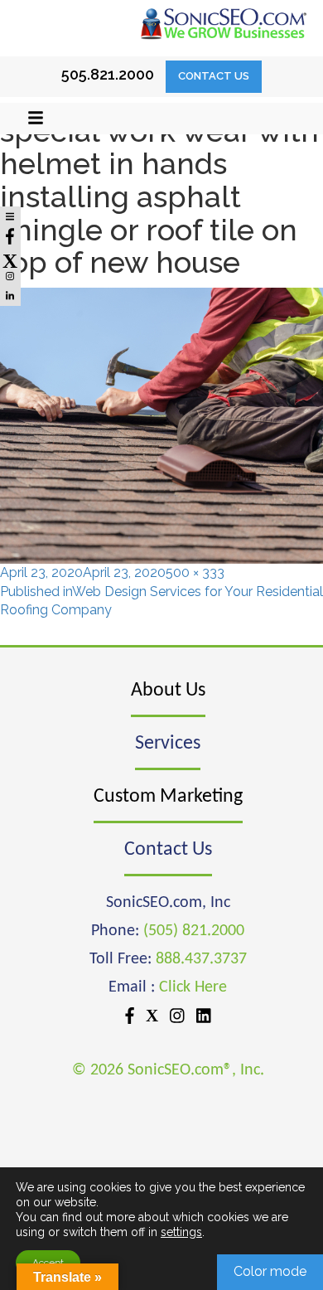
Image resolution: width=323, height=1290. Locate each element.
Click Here (193, 987)
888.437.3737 (201, 959)
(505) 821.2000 (193, 931)
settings (181, 1232)
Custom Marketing (168, 797)
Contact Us (213, 76)
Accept (48, 1262)
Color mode (270, 1271)
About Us (168, 691)
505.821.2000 (107, 74)
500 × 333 (195, 572)
